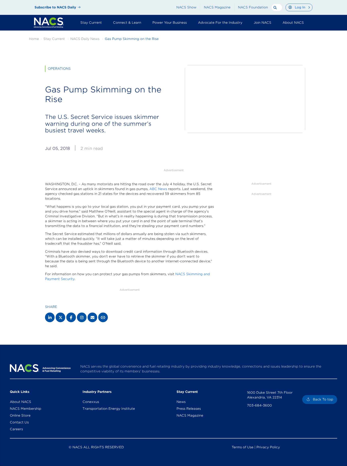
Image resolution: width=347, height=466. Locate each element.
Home (34, 39)
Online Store (20, 415)
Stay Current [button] (91, 23)
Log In (300, 7)
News (181, 402)
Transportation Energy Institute (109, 409)
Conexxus (91, 402)
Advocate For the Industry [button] (220, 23)
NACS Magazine (217, 7)
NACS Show (186, 7)
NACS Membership (25, 409)
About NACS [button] (293, 23)
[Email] (92, 317)
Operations (59, 69)
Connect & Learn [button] (127, 23)
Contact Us (19, 422)
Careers (16, 429)
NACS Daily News (84, 39)
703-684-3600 (259, 405)
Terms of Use (242, 447)
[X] (60, 317)
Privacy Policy (268, 447)
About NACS (20, 402)
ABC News (158, 189)
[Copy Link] (103, 317)
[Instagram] (82, 317)
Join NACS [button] (262, 23)
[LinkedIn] (50, 317)
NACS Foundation (253, 7)
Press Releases (189, 409)
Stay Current (54, 39)
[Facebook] (71, 317)
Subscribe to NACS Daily (55, 7)
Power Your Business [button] (169, 23)
